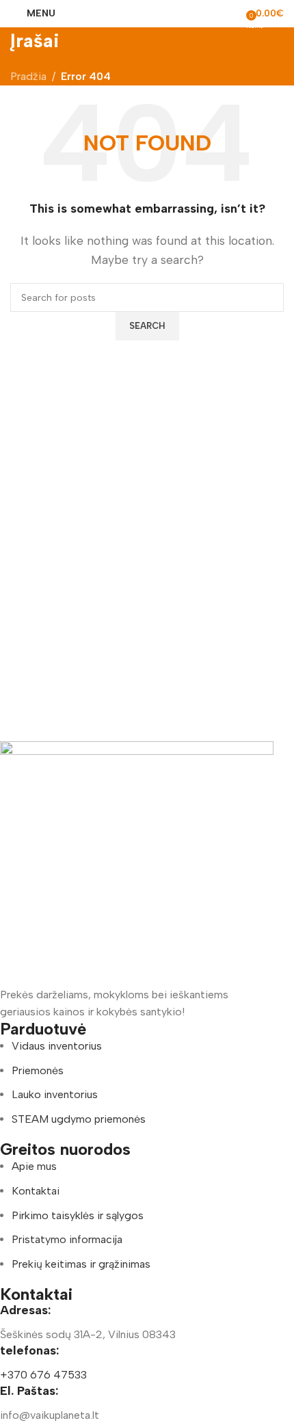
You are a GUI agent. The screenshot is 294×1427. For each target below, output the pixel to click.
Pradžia (28, 76)
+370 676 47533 (43, 1374)
